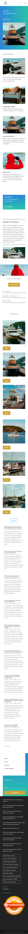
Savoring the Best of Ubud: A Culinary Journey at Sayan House (13, 651)
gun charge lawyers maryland (10, 879)
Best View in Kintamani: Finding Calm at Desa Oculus (13, 552)
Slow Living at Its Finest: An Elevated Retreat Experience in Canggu (12, 626)
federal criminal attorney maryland (11, 876)
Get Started (14, 285)
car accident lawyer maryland (10, 867)
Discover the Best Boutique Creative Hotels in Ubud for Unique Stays (12, 676)
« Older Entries (6, 746)
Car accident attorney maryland (11, 864)
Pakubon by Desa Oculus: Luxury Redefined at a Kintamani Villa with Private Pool (14, 700)
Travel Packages (8, 768)
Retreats (6, 765)
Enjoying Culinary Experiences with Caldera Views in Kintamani (13, 527)
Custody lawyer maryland (9, 870)
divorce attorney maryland (9, 858)
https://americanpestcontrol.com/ (11, 828)
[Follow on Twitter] (8, 772)
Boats (6, 762)
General (19, 529)
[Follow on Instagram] (11, 772)
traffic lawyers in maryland (9, 882)
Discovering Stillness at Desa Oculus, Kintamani (12, 601)
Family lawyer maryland (9, 855)
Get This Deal (8, 206)
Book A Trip (6, 19)
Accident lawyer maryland (9, 861)
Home (6, 758)
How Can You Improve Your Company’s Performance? (12, 576)
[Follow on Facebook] (5, 772)
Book (6, 348)
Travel (18, 727)
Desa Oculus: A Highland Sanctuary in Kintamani (11, 725)
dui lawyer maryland (8, 873)
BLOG (14, 520)
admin (7, 529)
